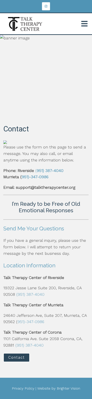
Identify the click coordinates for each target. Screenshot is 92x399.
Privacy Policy (23, 388)
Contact (16, 357)
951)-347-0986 (35, 176)
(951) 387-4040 (30, 294)
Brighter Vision (68, 388)
